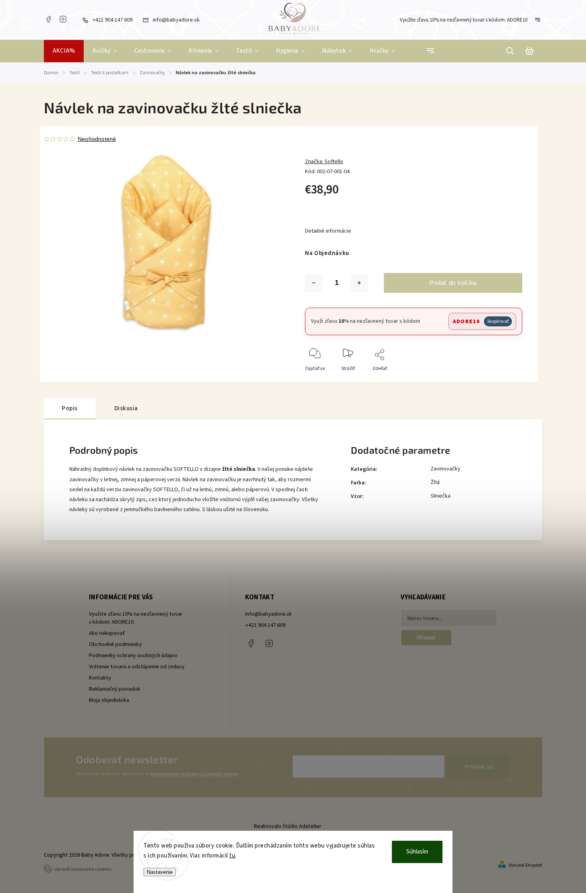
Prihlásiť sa (479, 766)
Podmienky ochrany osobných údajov (133, 656)
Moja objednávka (109, 700)
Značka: (324, 162)
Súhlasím (417, 852)
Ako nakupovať (107, 633)
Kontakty (100, 678)
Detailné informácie (328, 231)
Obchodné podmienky (115, 644)
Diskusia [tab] (126, 408)
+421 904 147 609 (265, 625)
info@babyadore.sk (268, 614)
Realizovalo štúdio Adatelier (288, 826)
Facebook (48, 19)
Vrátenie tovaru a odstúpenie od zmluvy (137, 667)
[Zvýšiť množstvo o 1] (359, 283)
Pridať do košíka (453, 282)
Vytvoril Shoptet (525, 865)
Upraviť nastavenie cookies (83, 869)
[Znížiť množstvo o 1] (313, 283)
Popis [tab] (70, 408)
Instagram (63, 19)
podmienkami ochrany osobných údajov (194, 773)
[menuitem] (64, 51)
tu (232, 856)
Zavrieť (496, 379)
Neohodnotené (97, 139)
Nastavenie (160, 872)
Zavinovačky (445, 469)
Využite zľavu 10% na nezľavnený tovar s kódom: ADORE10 (463, 20)
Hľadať (426, 637)
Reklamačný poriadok (114, 689)
